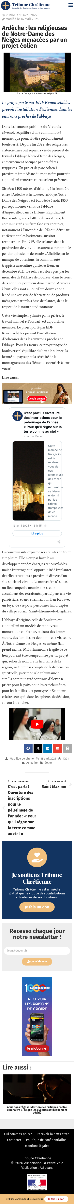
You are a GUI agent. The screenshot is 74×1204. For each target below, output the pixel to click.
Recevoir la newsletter (53, 1134)
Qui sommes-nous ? (18, 1134)
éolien (48, 762)
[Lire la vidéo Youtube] (37, 724)
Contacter (14, 1140)
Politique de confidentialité (46, 1140)
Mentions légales (37, 1146)
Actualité (32, 762)
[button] (28, 748)
